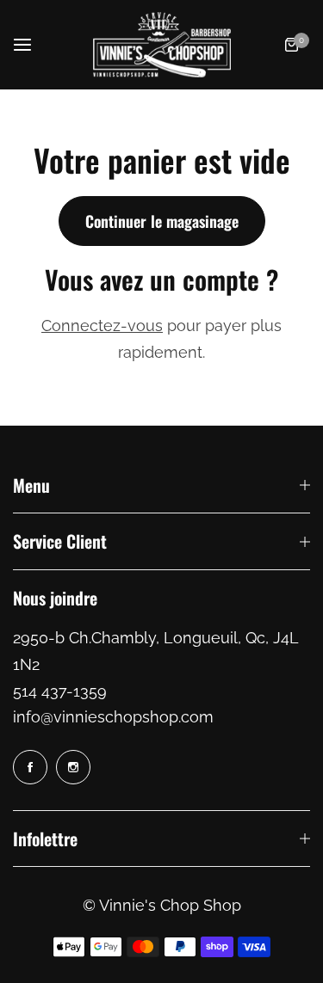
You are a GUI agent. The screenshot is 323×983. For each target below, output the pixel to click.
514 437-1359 (60, 691)
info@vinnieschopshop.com (113, 717)
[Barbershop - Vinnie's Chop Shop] (162, 44)
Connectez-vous (102, 325)
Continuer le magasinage (162, 221)
